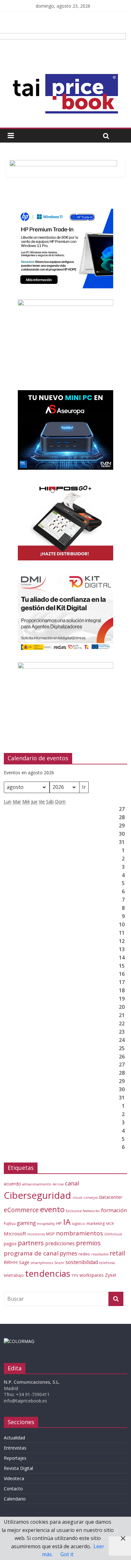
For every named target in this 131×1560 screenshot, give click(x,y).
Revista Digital (18, 1468)
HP (59, 1223)
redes (84, 1254)
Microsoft (15, 1233)
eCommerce (21, 1209)
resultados (99, 1254)
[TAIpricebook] (19, 1341)
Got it (66, 1554)
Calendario (15, 1499)
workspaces (91, 1275)
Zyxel (110, 1275)
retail (117, 1253)
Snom (59, 1262)
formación (114, 1210)
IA (67, 1221)
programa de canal (31, 1253)
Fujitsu (10, 1223)
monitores (36, 1234)
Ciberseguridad (37, 1195)
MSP (50, 1234)
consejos (90, 1197)
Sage (24, 1262)
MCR (110, 1223)
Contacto (13, 1489)
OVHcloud (113, 1234)
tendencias (47, 1273)
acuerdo (12, 1184)
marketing (95, 1223)
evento (52, 1209)
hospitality (46, 1223)
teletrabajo (14, 1275)
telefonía (107, 1262)
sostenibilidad (82, 1262)
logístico (78, 1223)
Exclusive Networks (83, 1210)
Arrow (58, 1184)
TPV (75, 1275)
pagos (10, 1243)
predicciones (60, 1243)
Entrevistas (15, 1448)
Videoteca (14, 1478)
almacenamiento (37, 1184)
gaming (26, 1222)
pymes (68, 1253)
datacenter (110, 1197)
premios (88, 1243)
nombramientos (79, 1233)
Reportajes (15, 1458)
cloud (77, 1197)
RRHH (11, 1262)
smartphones (42, 1262)
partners (31, 1243)
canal (72, 1183)
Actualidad (14, 1438)
